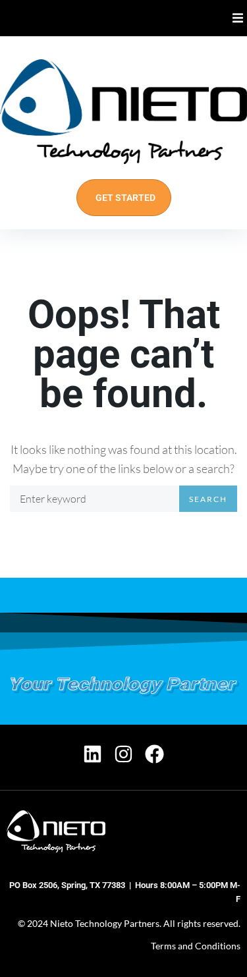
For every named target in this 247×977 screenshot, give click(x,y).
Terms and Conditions (195, 945)
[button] (238, 18)
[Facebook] (154, 754)
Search (208, 499)
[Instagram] (123, 754)
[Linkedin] (92, 754)
